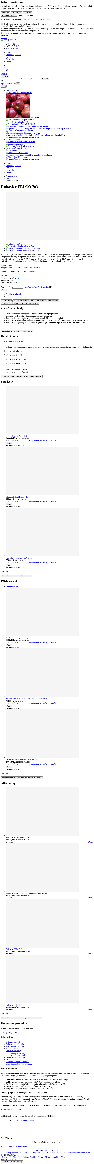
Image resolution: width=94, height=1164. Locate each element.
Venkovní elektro (13, 1051)
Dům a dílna (7, 1037)
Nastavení (5, 13)
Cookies (41, 1157)
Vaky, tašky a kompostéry (16, 1046)
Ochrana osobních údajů (82, 1153)
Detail (90, 842)
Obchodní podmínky (14, 55)
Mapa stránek (6, 1157)
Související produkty (38, 301)
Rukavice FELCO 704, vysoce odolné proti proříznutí (27, 893)
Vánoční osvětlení (18, 1055)
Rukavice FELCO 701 (15, 949)
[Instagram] (7, 70)
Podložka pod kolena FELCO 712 (19, 558)
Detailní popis (7, 301)
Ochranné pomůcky (13, 1042)
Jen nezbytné (16, 13)
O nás (8, 52)
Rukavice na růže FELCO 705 (18, 837)
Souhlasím (27, 13)
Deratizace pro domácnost (16, 1057)
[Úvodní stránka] (8, 40)
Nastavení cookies (52, 1157)
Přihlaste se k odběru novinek (12, 1116)
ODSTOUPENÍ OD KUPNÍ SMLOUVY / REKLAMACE (42, 1153)
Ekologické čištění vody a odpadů (19, 1064)
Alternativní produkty (21, 301)
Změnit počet (6, 287)
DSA (63, 1157)
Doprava (69, 1153)
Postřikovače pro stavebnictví (17, 1062)
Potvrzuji (4, 38)
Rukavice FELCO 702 (15, 1005)
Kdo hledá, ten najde (9, 79)
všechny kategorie (8, 1032)
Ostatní (8, 1059)
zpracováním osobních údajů (23, 1120)
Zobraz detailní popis (9, 265)
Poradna (9, 57)
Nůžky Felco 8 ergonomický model (19, 638)
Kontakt (9, 61)
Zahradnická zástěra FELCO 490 (19, 436)
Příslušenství (53, 301)
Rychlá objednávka (8, 84)
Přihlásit (51, 1116)
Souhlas (33, 1157)
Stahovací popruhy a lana (15, 1044)
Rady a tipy (10, 59)
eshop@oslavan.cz (23, 1146)
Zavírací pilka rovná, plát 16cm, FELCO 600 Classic (26, 699)
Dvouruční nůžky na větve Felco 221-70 (21, 760)
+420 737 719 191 (8, 1146)
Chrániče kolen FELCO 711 (17, 497)
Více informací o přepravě (11, 1109)
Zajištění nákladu (12, 1048)
